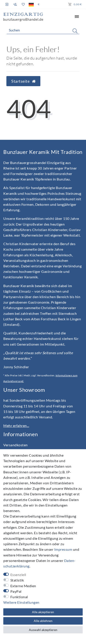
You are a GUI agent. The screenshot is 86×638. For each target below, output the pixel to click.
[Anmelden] (7, 4)
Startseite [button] (20, 81)
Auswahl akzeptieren (43, 630)
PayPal (16, 591)
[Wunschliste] (23, 4)
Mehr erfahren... (16, 425)
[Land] (31, 4)
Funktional (19, 597)
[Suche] (75, 30)
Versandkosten (15, 445)
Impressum (63, 549)
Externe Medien (23, 586)
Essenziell (18, 574)
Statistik (17, 580)
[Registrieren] (15, 4)
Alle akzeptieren (43, 612)
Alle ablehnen (43, 621)
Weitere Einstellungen (21, 602)
